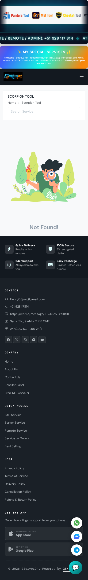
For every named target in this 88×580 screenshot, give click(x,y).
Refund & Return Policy (20, 500)
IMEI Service (13, 415)
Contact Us (12, 377)
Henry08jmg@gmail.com (27, 299)
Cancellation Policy (18, 492)
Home (12, 103)
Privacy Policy (14, 468)
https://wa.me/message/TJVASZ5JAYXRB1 (39, 314)
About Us (11, 369)
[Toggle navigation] (81, 77)
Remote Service (16, 431)
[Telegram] (76, 550)
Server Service (15, 423)
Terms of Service (16, 476)
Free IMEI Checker (17, 393)
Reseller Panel (14, 385)
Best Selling (13, 446)
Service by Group (17, 438)
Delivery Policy (15, 484)
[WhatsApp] (76, 523)
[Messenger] (76, 536)
